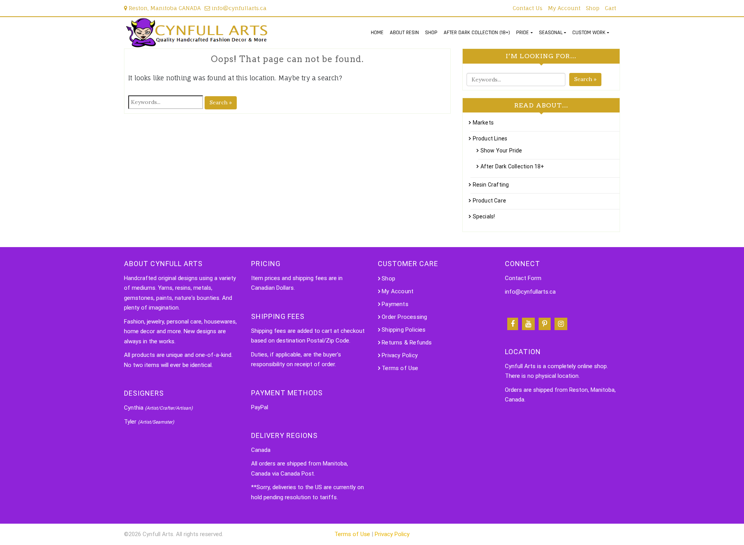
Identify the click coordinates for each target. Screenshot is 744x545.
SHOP (431, 32)
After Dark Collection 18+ (512, 166)
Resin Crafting (491, 185)
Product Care (489, 200)
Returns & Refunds (407, 342)
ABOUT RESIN (404, 32)
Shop (592, 8)
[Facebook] (512, 324)
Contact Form (523, 278)
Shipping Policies (403, 329)
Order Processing (404, 316)
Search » (221, 102)
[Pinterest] (545, 324)
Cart (610, 8)
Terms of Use (400, 368)
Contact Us (527, 8)
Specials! (484, 216)
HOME (377, 32)
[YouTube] (528, 324)
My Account (564, 8)
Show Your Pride (501, 150)
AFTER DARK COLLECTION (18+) (477, 32)
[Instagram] (561, 324)
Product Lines (490, 138)
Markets (483, 122)
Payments (395, 304)
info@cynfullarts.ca (238, 8)
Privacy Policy (400, 355)
